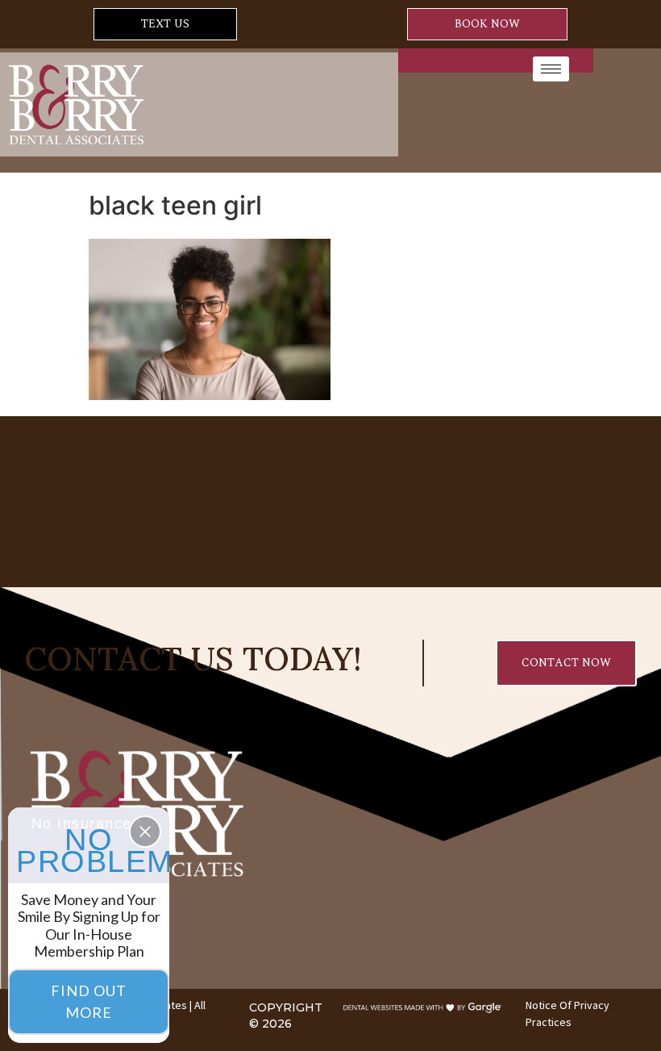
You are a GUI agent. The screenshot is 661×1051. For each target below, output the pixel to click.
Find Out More (89, 1001)
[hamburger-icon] (551, 68)
